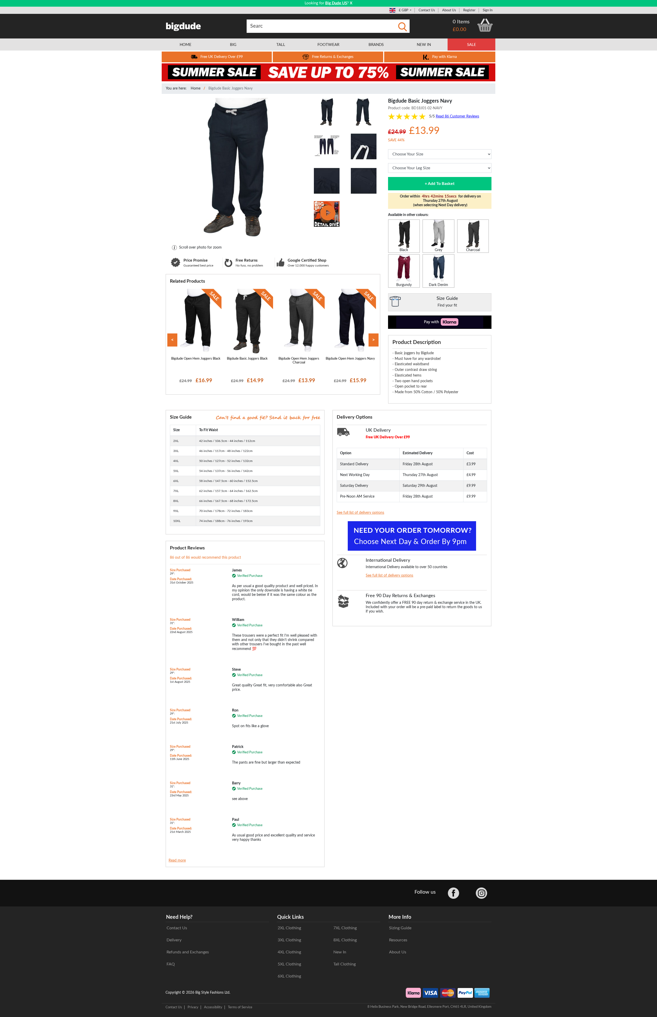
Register (469, 10)
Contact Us (427, 10)
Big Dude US (336, 3)
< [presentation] (172, 340)
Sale (471, 45)
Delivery (174, 940)
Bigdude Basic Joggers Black (247, 358)
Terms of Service (240, 1007)
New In (339, 952)
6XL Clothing (289, 976)
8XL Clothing (345, 940)
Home (195, 88)
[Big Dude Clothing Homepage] (183, 25)
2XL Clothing (289, 928)
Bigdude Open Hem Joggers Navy (350, 358)
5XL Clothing (289, 964)
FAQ (171, 964)
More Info (400, 917)
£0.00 (459, 29)
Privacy (193, 1007)
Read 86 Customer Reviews (457, 116)
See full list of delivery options (360, 513)
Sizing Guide (400, 928)
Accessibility (213, 1007)
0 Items (461, 21)
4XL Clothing (289, 952)
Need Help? (179, 917)
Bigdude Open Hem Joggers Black (195, 358)
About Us (449, 10)
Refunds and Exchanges (188, 952)
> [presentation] (373, 340)
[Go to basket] (485, 25)
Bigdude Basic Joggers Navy (230, 88)
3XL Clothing (289, 940)
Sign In (487, 10)
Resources (398, 940)
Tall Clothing (344, 964)
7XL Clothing (345, 928)
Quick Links (290, 917)
